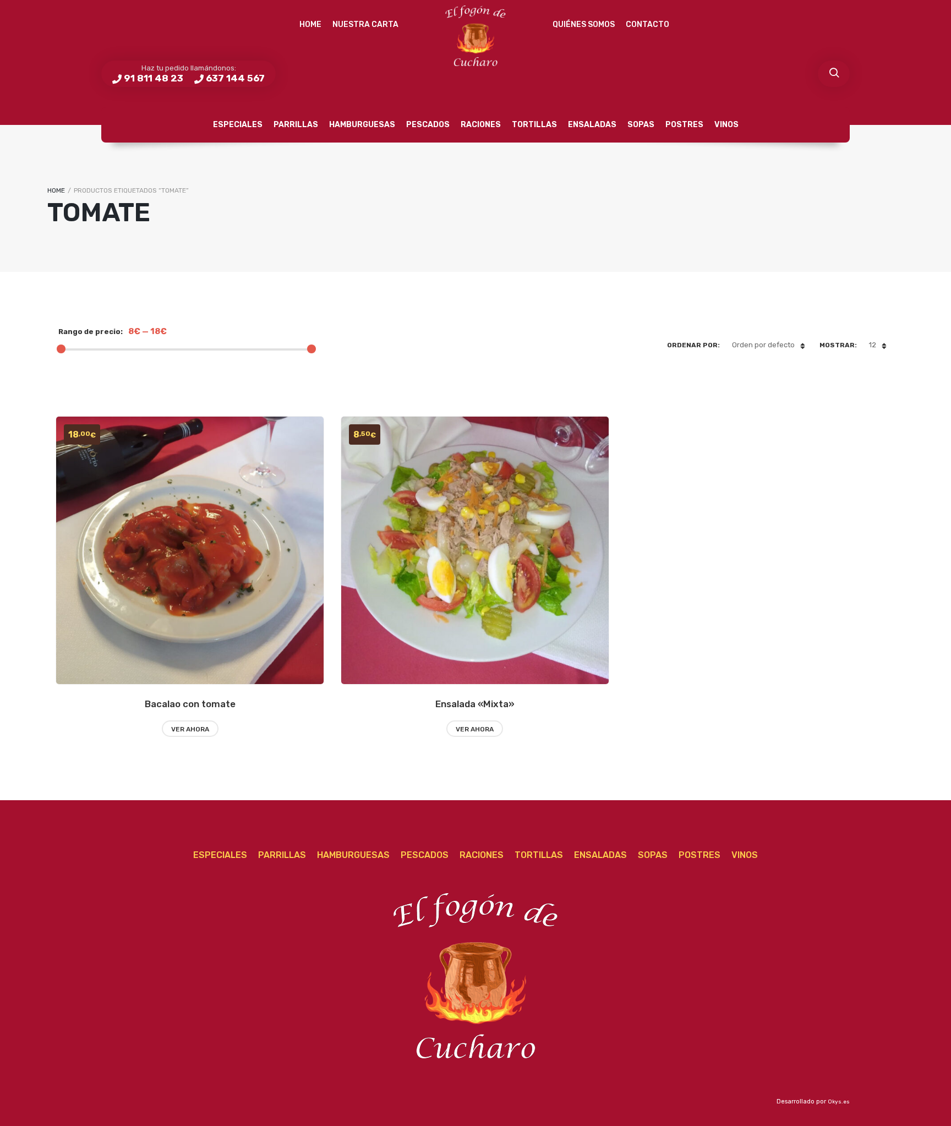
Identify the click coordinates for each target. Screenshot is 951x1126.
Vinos (726, 124)
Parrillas (296, 124)
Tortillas (534, 124)
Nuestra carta (365, 24)
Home (310, 24)
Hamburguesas (362, 124)
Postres (684, 124)
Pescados (428, 124)
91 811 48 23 (153, 78)
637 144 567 (235, 78)
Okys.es (839, 1101)
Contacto (647, 24)
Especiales (238, 124)
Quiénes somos (584, 24)
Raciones (481, 124)
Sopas (640, 124)
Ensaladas (592, 124)
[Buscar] (834, 74)
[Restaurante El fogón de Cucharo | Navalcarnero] (475, 36)
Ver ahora (190, 729)
